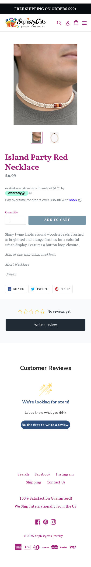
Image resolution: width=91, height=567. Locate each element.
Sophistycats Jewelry (49, 536)
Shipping (33, 482)
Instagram (65, 474)
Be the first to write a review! (45, 425)
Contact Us (56, 482)
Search (23, 474)
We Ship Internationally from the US (46, 506)
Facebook (42, 474)
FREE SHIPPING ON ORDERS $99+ (45, 8)
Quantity (11, 212)
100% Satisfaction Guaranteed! (45, 498)
